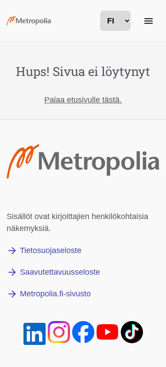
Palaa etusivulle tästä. (83, 99)
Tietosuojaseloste (50, 250)
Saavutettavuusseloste (60, 272)
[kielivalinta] (115, 21)
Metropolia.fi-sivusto (55, 293)
